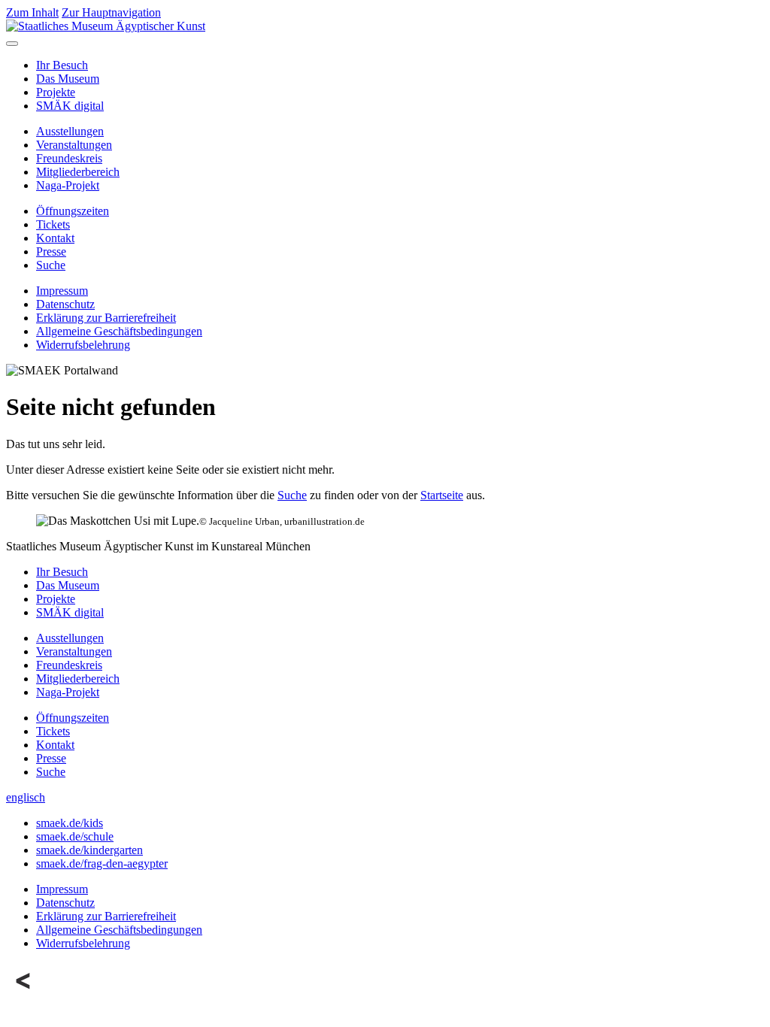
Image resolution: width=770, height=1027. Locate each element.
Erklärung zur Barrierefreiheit (106, 317)
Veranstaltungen (74, 144)
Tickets (53, 224)
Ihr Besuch (62, 65)
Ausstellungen (70, 131)
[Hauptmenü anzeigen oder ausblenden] (12, 43)
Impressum (62, 290)
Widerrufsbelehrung (83, 344)
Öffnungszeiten (72, 210)
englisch (25, 797)
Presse (51, 251)
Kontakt (55, 238)
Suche (50, 265)
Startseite (441, 495)
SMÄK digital (70, 105)
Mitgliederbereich (78, 171)
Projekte (55, 92)
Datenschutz (65, 304)
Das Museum (67, 78)
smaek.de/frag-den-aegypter (102, 863)
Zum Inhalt (32, 12)
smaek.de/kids (69, 822)
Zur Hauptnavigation (111, 12)
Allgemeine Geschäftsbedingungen (119, 331)
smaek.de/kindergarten (89, 850)
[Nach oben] (24, 994)
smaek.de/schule (75, 836)
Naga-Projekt (67, 185)
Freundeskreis (69, 158)
